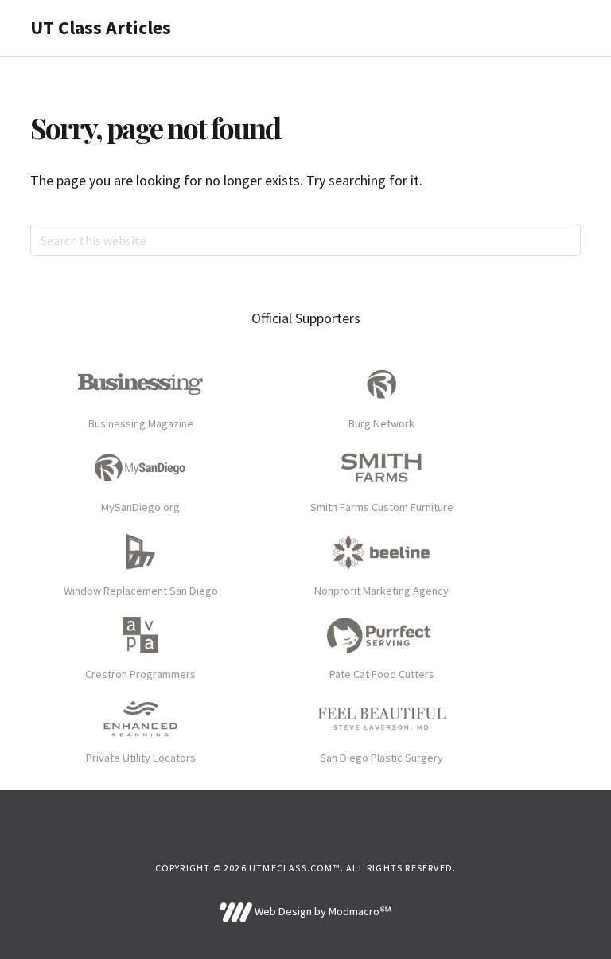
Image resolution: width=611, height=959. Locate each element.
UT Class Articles (100, 27)
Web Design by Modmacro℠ (321, 911)
